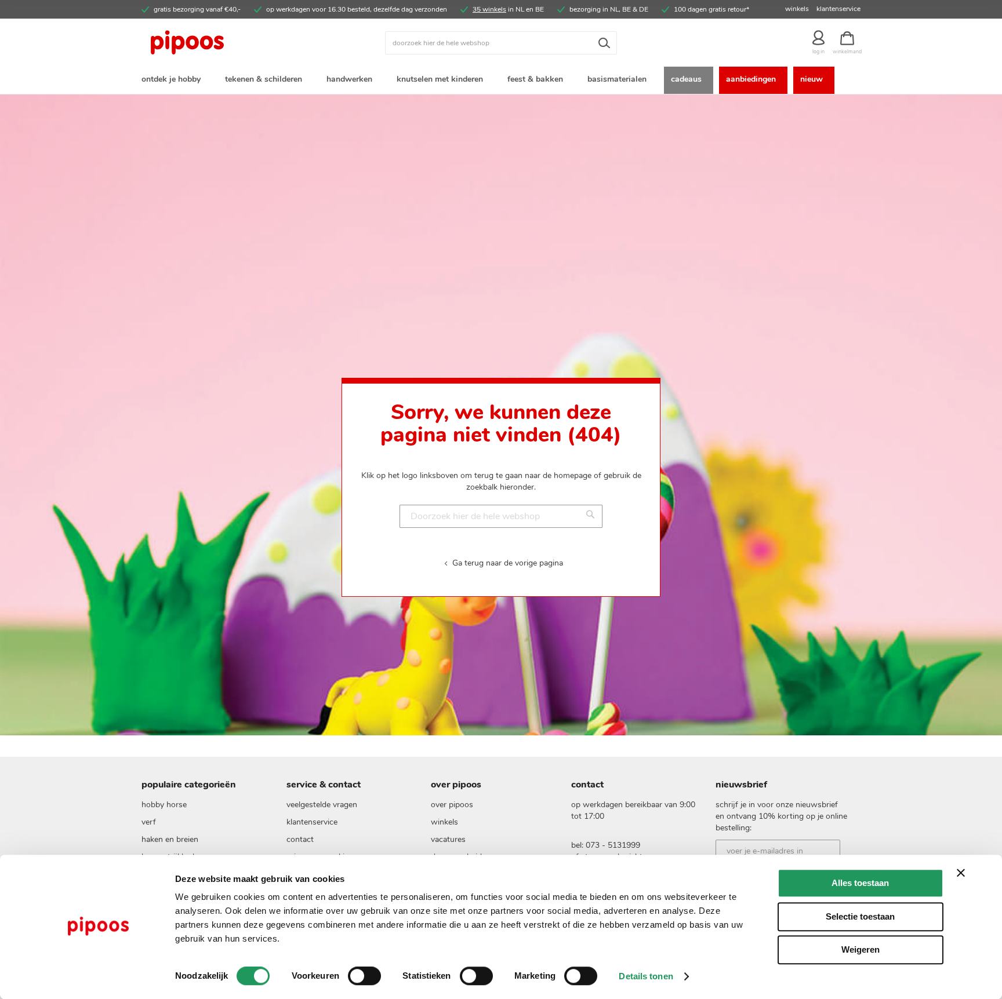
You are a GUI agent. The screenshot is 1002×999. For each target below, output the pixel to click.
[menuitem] (173, 80)
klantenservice (838, 8)
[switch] (364, 977)
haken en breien (169, 839)
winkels (797, 8)
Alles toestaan (860, 883)
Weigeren (860, 949)
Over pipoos (452, 804)
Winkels (444, 821)
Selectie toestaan (860, 916)
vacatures (448, 839)
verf (148, 821)
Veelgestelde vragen (321, 804)
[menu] (501, 80)
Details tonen (646, 976)
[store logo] (231, 43)
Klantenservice (311, 821)
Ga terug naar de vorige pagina (507, 562)
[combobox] (501, 42)
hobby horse (164, 804)
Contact (300, 839)
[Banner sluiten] (961, 873)
